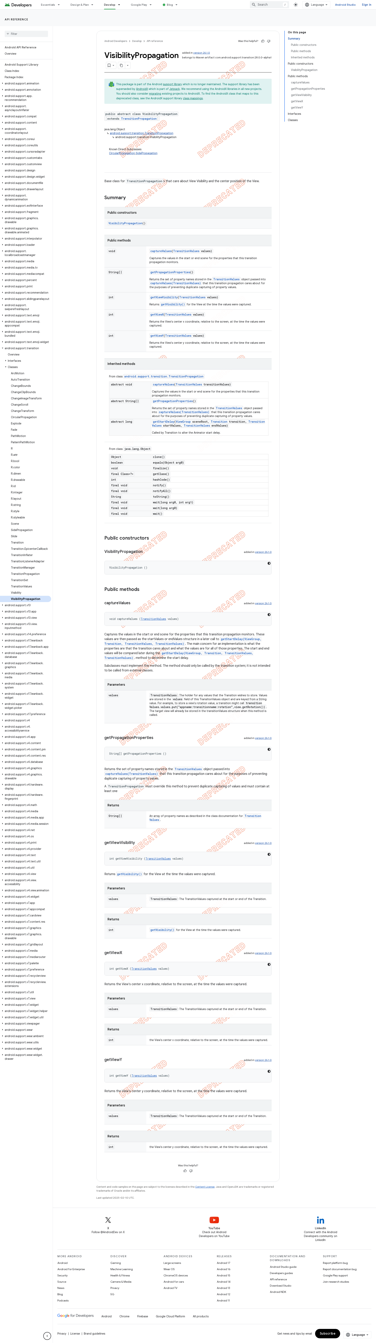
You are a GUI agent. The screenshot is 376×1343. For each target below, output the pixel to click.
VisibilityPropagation (125, 223)
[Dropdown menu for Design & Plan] (94, 4)
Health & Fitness (120, 1275)
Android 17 (223, 1263)
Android (62, 1263)
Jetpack (174, 89)
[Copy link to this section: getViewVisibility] (139, 843)
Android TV (170, 1288)
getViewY (157, 335)
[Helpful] (263, 41)
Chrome (124, 1316)
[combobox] (269, 4)
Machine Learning (121, 1269)
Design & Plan (79, 4)
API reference (16, 19)
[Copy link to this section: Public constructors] (153, 538)
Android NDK (278, 1292)
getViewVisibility (164, 297)
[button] (25, 83)
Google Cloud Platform (170, 1316)
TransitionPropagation (139, 118)
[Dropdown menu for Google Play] (152, 4)
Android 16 (223, 1269)
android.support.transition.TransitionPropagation (141, 133)
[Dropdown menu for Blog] (178, 4)
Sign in (366, 4)
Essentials (48, 4)
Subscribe (328, 1334)
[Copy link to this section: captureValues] (134, 603)
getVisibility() (173, 304)
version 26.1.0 (201, 52)
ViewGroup (183, 421)
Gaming (115, 1263)
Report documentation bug (340, 1269)
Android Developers (115, 41)
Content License (205, 1186)
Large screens (172, 1263)
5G (112, 1294)
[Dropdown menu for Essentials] (60, 4)
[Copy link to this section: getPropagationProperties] (157, 738)
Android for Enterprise (71, 1269)
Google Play (139, 4)
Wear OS (169, 1269)
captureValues (161, 251)
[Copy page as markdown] (121, 65)
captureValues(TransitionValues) (175, 283)
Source (61, 1281)
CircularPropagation (122, 153)
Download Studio (280, 1285)
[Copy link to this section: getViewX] (126, 953)
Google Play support (335, 1275)
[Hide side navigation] (47, 1336)
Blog (170, 4)
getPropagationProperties (170, 272)
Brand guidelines (94, 1333)
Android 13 (223, 1288)
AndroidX (142, 89)
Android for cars (174, 1281)
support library (172, 84)
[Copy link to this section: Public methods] (143, 589)
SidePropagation (146, 153)
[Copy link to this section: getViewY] (126, 1060)
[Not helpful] (269, 41)
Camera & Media (120, 1281)
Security (62, 1275)
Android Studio (345, 4)
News (60, 1288)
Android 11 (223, 1300)
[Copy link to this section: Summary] (130, 198)
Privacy (114, 1288)
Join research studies (336, 1281)
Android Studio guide (283, 1267)
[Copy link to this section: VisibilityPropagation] (146, 552)
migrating (155, 93)
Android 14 (223, 1281)
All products (201, 1316)
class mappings (193, 98)
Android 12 (223, 1294)
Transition (219, 421)
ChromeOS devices (176, 1275)
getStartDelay (163, 421)
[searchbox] (26, 34)
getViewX (157, 314)
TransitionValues (186, 251)
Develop (110, 4)
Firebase (142, 1316)
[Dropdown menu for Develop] (121, 4)
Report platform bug (335, 1263)
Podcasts (63, 1300)
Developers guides (281, 1273)
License (75, 1333)
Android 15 (223, 1275)
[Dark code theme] (269, 563)
